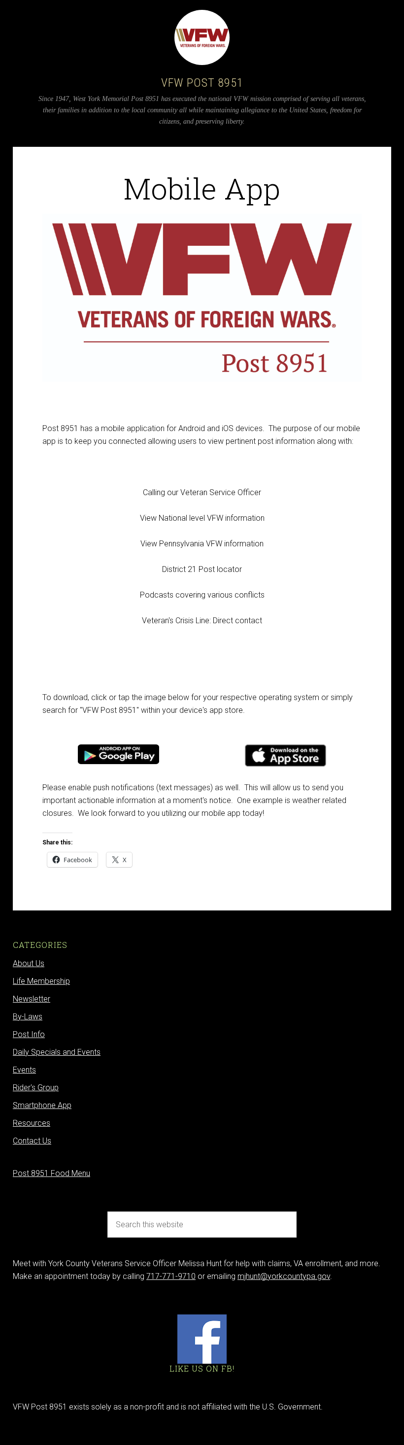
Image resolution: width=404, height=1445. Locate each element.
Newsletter (31, 999)
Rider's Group (36, 1087)
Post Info (29, 1034)
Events (24, 1070)
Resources (31, 1123)
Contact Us (32, 1140)
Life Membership (41, 981)
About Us (28, 963)
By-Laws (27, 1016)
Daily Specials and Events (57, 1052)
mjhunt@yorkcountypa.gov (283, 1276)
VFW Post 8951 (202, 83)
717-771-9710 (171, 1276)
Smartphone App (42, 1105)
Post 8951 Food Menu (51, 1173)
